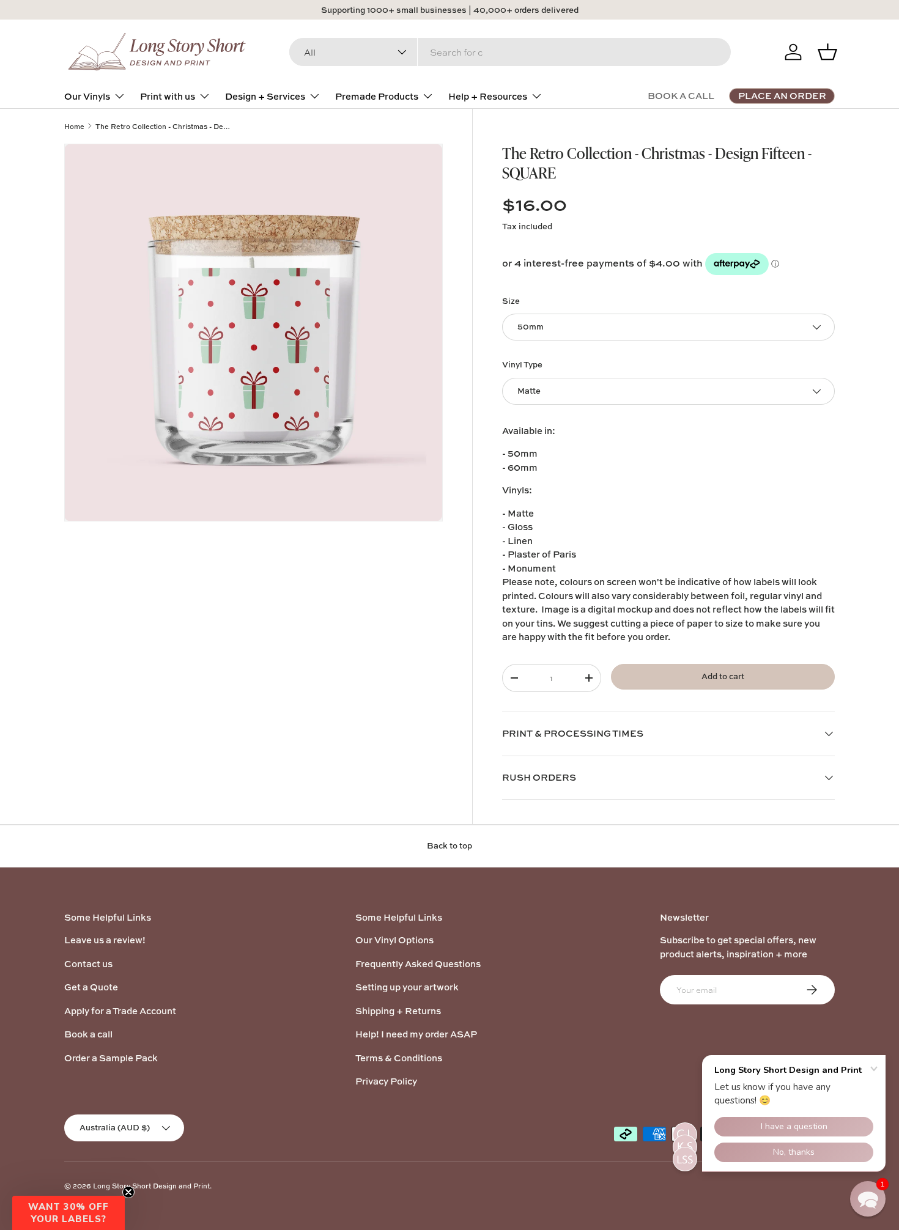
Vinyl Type (522, 364)
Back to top (449, 845)
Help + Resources (487, 96)
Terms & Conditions (398, 1057)
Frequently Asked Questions (418, 963)
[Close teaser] (128, 1192)
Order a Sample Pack (111, 1057)
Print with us (167, 96)
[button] (68, 1213)
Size (511, 300)
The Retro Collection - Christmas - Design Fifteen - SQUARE (164, 126)
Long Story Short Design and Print (151, 1185)
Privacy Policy (386, 1081)
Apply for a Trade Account (120, 1010)
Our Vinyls (87, 96)
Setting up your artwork (407, 987)
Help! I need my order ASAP (416, 1034)
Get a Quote (91, 987)
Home (74, 126)
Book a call (88, 1034)
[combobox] (510, 52)
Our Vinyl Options (394, 940)
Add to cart (722, 676)
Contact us (88, 963)
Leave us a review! (105, 940)
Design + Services (265, 96)
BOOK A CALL (681, 95)
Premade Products (376, 96)
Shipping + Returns (398, 1010)
